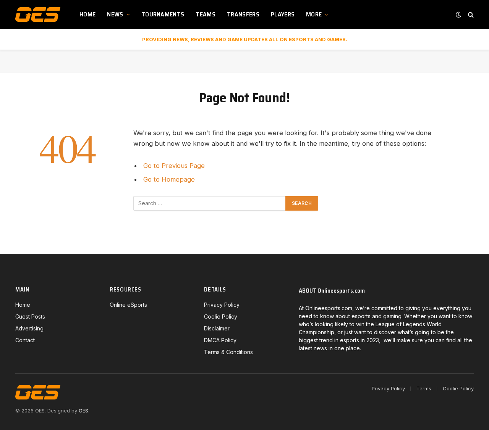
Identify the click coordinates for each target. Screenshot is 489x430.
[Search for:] (209, 203)
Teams (205, 14)
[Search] (470, 14)
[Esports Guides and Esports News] (37, 14)
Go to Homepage (169, 179)
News (115, 14)
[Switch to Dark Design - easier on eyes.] (458, 14)
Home (87, 14)
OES (83, 410)
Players (283, 14)
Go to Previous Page (174, 165)
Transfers (243, 14)
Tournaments (163, 14)
